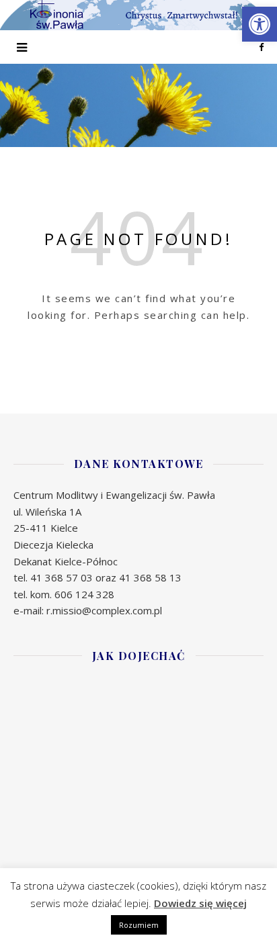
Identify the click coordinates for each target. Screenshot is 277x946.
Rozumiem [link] (139, 925)
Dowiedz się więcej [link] (200, 903)
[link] (259, 24)
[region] (138, 105)
